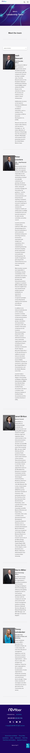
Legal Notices (5, 738)
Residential (11, 714)
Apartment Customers (22, 740)
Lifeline (11, 738)
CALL (28, 745)
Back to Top (14, 745)
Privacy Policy (22, 735)
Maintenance (18, 738)
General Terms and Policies (11, 735)
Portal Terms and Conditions (9, 740)
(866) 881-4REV (11, 718)
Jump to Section (7, 48)
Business (19, 714)
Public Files (25, 738)
